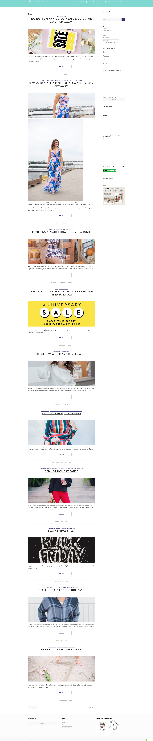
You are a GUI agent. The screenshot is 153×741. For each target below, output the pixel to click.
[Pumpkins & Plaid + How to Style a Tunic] (61, 251)
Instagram (107, 60)
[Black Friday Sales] (61, 550)
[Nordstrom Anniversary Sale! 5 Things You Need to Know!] (61, 314)
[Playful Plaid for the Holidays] (61, 609)
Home (63, 724)
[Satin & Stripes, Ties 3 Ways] (61, 432)
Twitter (106, 63)
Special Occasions (54, 80)
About (63, 721)
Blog (63, 722)
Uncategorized (64, 528)
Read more (61, 66)
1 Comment (63, 462)
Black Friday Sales (61, 530)
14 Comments (63, 282)
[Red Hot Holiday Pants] (61, 490)
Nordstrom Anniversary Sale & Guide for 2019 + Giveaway (61, 20)
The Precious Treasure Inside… (61, 649)
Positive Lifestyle (61, 647)
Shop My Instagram (67, 727)
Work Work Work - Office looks (74, 411)
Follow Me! (113, 99)
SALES (58, 16)
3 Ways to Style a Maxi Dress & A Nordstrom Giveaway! (61, 84)
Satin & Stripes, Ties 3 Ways (61, 413)
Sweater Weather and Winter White (61, 354)
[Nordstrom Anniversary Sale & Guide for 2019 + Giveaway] (61, 41)
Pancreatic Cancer (67, 726)
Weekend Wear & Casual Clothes (67, 80)
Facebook (106, 56)
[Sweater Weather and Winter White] (61, 373)
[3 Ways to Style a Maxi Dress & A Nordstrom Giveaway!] (61, 105)
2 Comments (62, 345)
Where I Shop (63, 16)
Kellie (65, 74)
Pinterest (106, 52)
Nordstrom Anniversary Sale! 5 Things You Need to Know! (61, 293)
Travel (104, 35)
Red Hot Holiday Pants (61, 471)
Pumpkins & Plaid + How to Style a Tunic (61, 232)
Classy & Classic (45, 80)
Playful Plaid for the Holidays (61, 590)
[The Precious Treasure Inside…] (61, 669)
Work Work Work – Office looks (110, 42)
